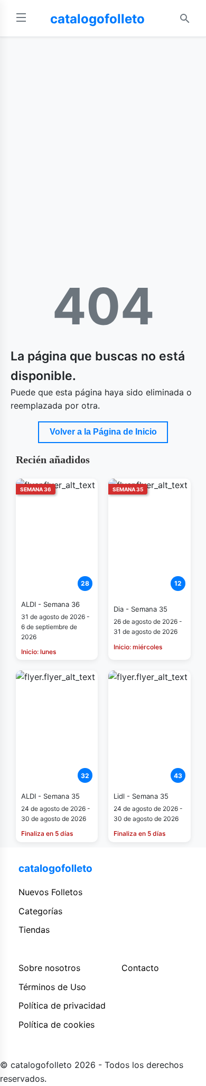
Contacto (140, 968)
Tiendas (34, 929)
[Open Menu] (21, 18)
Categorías (40, 911)
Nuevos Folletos (50, 892)
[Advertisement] (103, 145)
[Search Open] (184, 18)
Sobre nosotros (49, 968)
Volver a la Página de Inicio (103, 431)
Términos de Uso (52, 987)
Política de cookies (56, 1024)
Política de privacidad (62, 1005)
